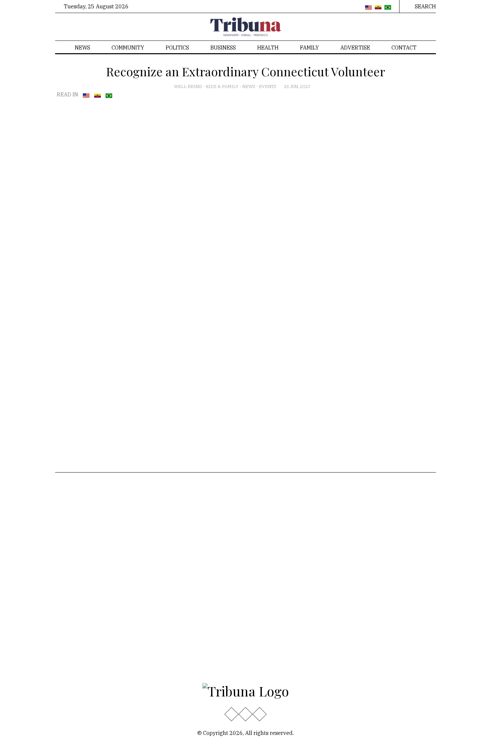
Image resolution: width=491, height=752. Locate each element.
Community (128, 47)
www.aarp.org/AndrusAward (90, 229)
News (82, 47)
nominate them (403, 330)
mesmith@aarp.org (312, 360)
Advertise (355, 47)
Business (223, 47)
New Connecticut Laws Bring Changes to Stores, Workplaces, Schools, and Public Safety (267, 518)
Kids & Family (222, 86)
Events (268, 86)
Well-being (188, 86)
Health (268, 47)
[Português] (387, 7)
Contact (404, 47)
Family (309, 47)
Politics (177, 47)
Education (72, 510)
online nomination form (363, 337)
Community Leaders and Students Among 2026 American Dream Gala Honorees (266, 628)
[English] (368, 7)
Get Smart (132, 510)
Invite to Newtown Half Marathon (263, 585)
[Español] (378, 7)
